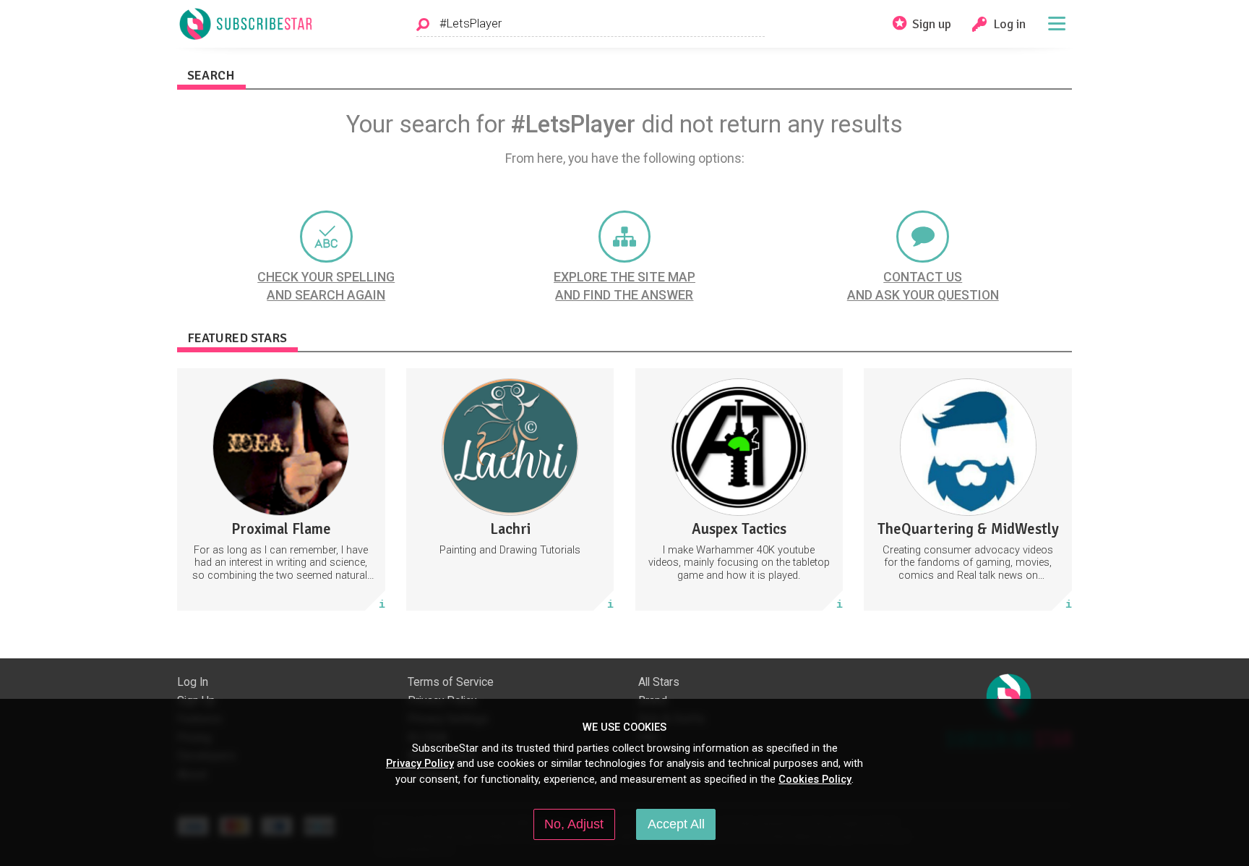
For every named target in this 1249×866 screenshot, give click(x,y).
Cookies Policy (814, 779)
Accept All (676, 824)
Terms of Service (451, 682)
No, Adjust (574, 824)
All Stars (658, 682)
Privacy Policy (420, 763)
